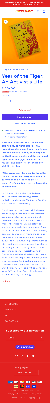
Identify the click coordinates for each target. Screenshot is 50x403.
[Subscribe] (41, 338)
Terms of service (18, 398)
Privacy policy (36, 394)
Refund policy (22, 394)
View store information (15, 137)
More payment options (25, 123)
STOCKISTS (10, 310)
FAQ (7, 315)
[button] (5, 11)
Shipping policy (34, 398)
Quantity (6, 96)
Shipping (5, 91)
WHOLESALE (11, 304)
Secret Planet (23, 391)
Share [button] (7, 281)
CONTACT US (11, 321)
